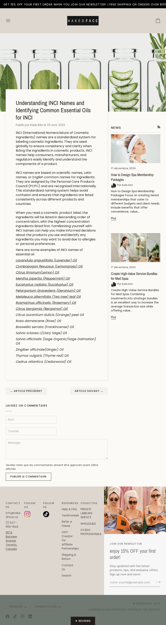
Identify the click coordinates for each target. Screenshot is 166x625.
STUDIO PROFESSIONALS (91, 532)
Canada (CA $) (46, 606)
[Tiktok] (15, 616)
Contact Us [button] (13, 505)
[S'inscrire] (157, 582)
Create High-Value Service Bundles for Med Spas (134, 276)
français (16, 606)
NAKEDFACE (144, 603)
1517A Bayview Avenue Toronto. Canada (11, 541)
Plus (113, 218)
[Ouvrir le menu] (12, 20)
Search (66, 576)
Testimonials (70, 515)
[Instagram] (22, 616)
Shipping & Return (69, 557)
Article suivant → (89, 391)
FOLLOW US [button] (29, 505)
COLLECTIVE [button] (88, 503)
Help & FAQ (69, 509)
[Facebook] (7, 616)
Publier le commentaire (28, 476)
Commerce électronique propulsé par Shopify (124, 609)
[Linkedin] (30, 616)
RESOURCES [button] (69, 503)
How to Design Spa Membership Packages (132, 177)
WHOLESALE (88, 524)
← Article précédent (26, 391)
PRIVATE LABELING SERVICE (87, 513)
